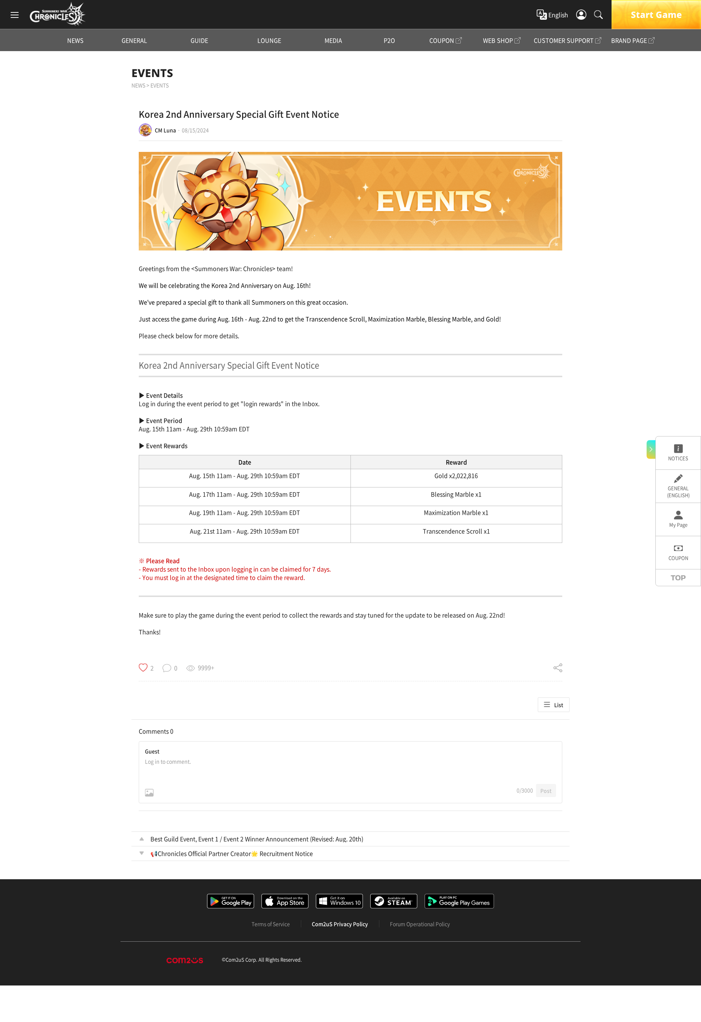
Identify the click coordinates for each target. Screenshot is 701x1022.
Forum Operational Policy (420, 923)
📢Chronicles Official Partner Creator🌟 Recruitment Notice (231, 853)
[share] (557, 667)
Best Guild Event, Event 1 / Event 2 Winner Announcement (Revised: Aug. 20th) (256, 838)
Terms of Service (271, 923)
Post (546, 790)
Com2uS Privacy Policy (340, 923)
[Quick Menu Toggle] (651, 449)
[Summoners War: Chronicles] (57, 13)
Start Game (656, 14)
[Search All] (598, 14)
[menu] (14, 14)
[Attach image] (149, 792)
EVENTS (152, 73)
